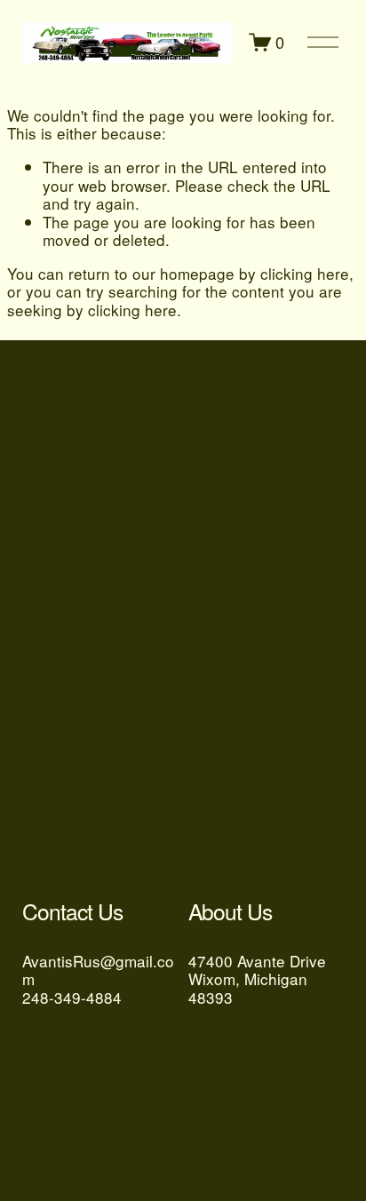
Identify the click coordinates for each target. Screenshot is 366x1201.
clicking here (304, 273)
